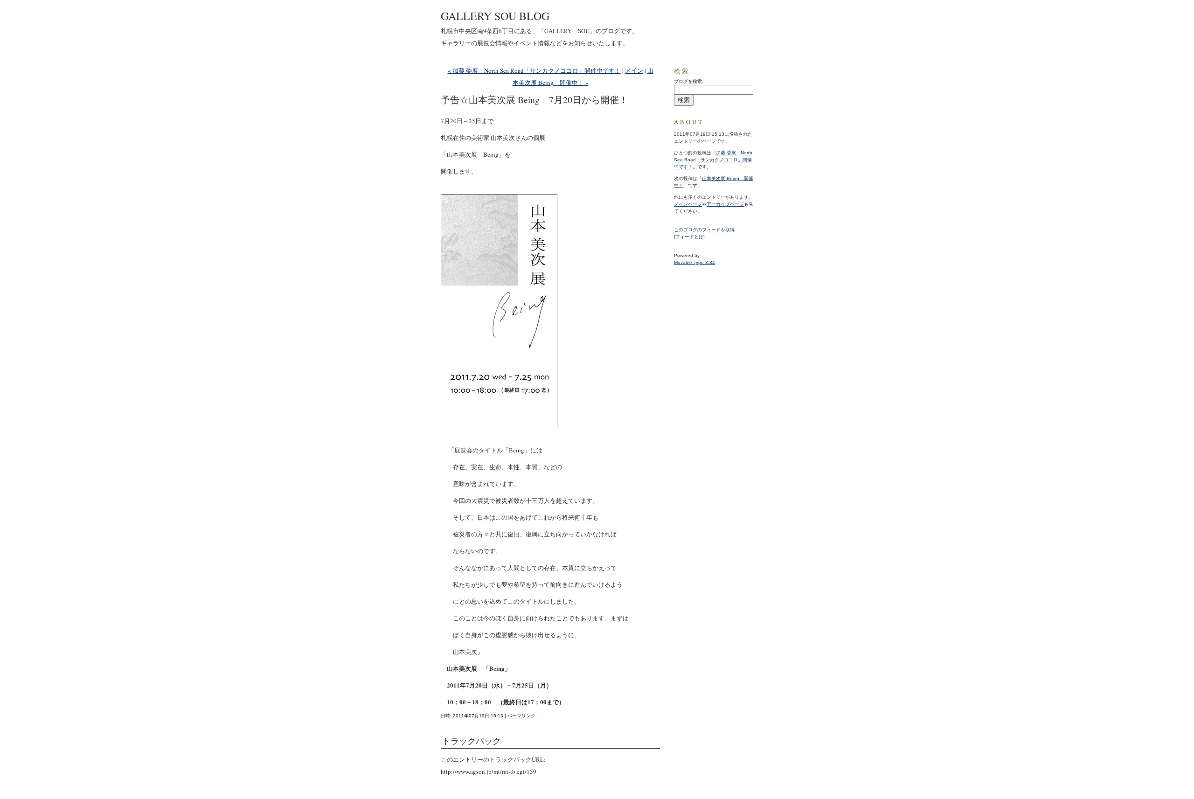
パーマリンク (521, 715)
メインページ (688, 204)
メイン (634, 70)
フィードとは (689, 236)
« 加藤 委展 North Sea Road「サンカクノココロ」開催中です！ (534, 70)
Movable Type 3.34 (694, 262)
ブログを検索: (688, 81)
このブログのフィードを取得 (704, 229)
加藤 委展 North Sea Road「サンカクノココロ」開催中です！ (713, 159)
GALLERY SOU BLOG (495, 15)
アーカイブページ (725, 204)
